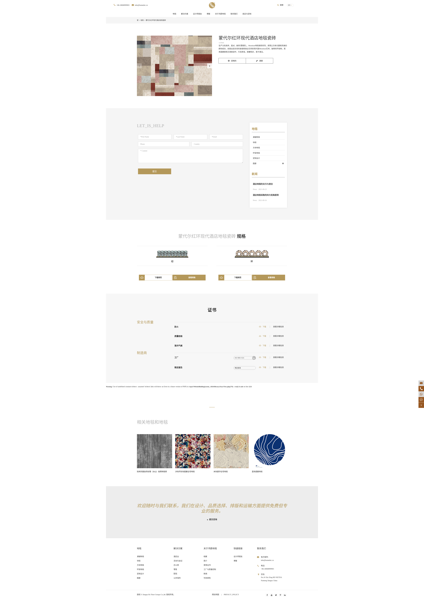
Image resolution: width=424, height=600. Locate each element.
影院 (175, 574)
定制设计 (256, 158)
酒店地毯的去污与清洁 (263, 184)
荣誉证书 (207, 565)
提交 (154, 171)
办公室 (176, 565)
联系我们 (234, 14)
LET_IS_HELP (150, 125)
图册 (254, 163)
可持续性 (207, 578)
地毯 (174, 14)
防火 (176, 327)
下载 (264, 327)
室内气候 (178, 346)
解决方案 (184, 14)
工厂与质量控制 (210, 569)
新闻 (254, 174)
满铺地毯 (256, 137)
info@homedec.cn (141, 5)
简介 (205, 561)
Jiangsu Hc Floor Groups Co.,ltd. (154, 594)
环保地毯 (256, 153)
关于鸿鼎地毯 (220, 14)
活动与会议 (178, 561)
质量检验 (178, 336)
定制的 (233, 61)
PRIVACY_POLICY (231, 594)
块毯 (254, 142)
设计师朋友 (197, 14)
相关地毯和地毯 (152, 422)
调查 (261, 61)
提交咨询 (213, 519)
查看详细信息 (278, 327)
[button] (209, 65)
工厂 (176, 357)
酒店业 (176, 556)
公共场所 (177, 578)
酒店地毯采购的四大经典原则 (266, 195)
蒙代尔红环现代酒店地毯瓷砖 (156, 20)
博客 (208, 14)
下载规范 (158, 277)
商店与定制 (246, 14)
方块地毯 (256, 148)
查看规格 (191, 277)
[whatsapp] (421, 394)
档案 (205, 556)
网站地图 (215, 594)
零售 (175, 569)
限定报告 (178, 367)
